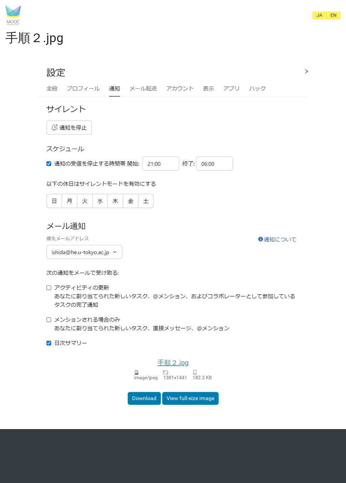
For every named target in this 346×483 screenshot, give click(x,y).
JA (319, 15)
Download (144, 398)
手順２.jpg (173, 363)
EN (333, 15)
